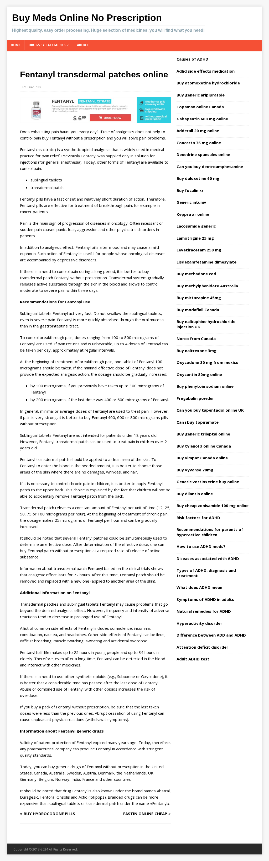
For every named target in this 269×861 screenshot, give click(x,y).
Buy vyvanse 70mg (195, 469)
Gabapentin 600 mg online (202, 118)
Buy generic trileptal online (203, 434)
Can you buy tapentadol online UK (210, 410)
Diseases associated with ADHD (208, 558)
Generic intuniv (191, 202)
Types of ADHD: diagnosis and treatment (206, 573)
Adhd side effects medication (206, 71)
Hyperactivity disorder (199, 623)
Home (15, 45)
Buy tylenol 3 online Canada (204, 446)
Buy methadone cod (196, 273)
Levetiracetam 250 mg (199, 249)
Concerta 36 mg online (199, 142)
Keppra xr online (193, 214)
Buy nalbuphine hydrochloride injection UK (206, 324)
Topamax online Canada (200, 106)
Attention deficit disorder (202, 647)
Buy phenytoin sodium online (205, 386)
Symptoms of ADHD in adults (205, 599)
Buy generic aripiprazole (201, 95)
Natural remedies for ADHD (204, 611)
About (82, 45)
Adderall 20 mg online (198, 130)
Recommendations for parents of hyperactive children (210, 532)
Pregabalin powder (195, 398)
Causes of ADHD (192, 59)
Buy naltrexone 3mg (196, 350)
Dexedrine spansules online (203, 154)
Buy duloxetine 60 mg (198, 178)
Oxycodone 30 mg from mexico (208, 362)
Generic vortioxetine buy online (208, 481)
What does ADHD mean (199, 587)
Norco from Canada (196, 338)
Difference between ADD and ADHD (211, 635)
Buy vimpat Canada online (202, 457)
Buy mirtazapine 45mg (199, 297)
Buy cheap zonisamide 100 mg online (213, 505)
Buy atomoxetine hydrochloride (208, 82)
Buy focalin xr (190, 190)
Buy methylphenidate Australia (207, 285)
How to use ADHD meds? (201, 546)
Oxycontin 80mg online (199, 374)
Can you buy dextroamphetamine (210, 166)
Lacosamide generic (196, 226)
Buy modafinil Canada (198, 309)
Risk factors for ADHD (198, 517)
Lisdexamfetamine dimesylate (206, 262)
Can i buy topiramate (198, 422)
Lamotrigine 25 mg (195, 238)
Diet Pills (34, 87)
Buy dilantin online (195, 493)
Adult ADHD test (193, 658)
